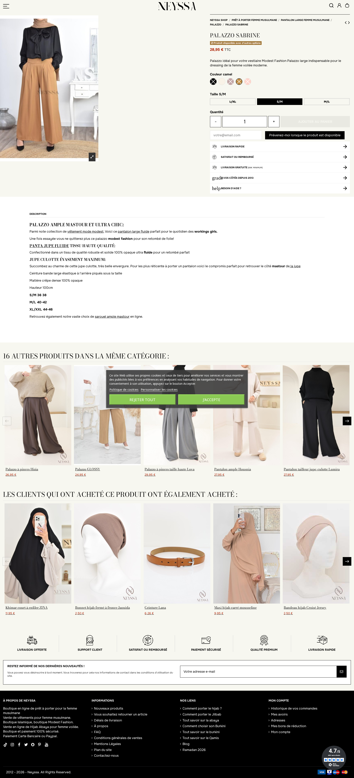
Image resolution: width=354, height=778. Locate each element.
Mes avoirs (279, 714)
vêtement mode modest (85, 231)
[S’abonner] (341, 671)
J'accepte (211, 399)
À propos (101, 726)
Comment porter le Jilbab (202, 714)
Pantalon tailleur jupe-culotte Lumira (312, 469)
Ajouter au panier (315, 121)
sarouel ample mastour (112, 316)
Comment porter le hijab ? (202, 708)
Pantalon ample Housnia (232, 469)
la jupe (295, 266)
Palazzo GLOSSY (87, 469)
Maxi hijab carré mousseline (235, 607)
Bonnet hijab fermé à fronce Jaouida (102, 607)
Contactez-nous (106, 755)
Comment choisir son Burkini (204, 726)
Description (38, 214)
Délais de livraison (108, 720)
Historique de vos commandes (294, 708)
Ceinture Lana (155, 607)
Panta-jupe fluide (49, 246)
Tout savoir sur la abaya (201, 720)
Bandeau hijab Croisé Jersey (305, 607)
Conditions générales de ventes (118, 738)
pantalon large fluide (133, 231)
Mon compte (280, 732)
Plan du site (103, 750)
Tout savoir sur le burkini (201, 732)
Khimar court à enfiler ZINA (27, 607)
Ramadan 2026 (194, 750)
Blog (186, 744)
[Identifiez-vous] (339, 6)
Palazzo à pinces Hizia (22, 469)
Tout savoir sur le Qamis (201, 738)
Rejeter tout (142, 399)
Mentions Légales (107, 744)
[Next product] (349, 22)
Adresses (278, 720)
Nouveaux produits (108, 708)
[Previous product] (346, 22)
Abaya (44, 727)
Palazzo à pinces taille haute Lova (169, 469)
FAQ (97, 732)
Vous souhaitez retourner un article (120, 714)
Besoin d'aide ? (231, 188)
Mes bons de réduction (288, 726)
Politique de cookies (123, 389)
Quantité (216, 112)
